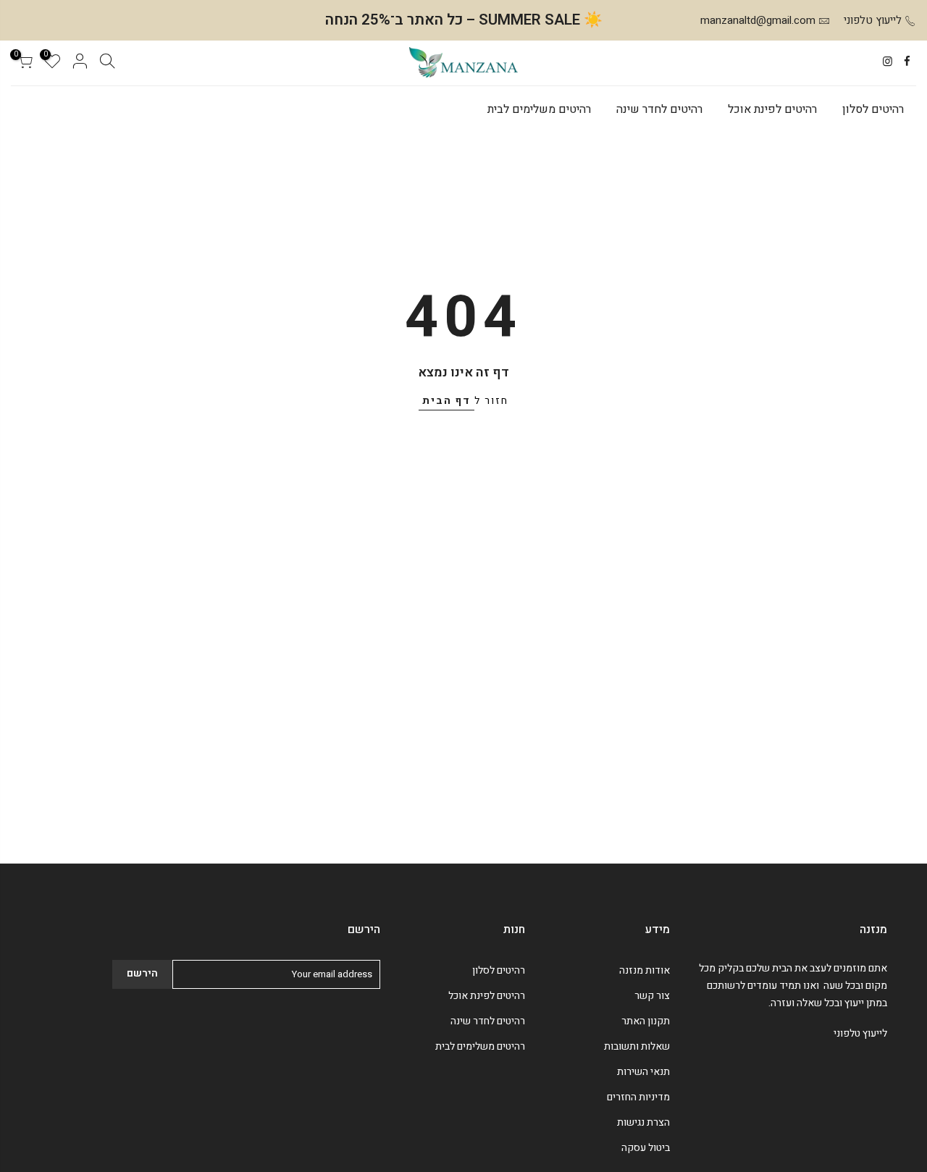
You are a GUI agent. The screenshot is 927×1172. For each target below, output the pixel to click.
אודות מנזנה (644, 970)
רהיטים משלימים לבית (539, 109)
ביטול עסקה (645, 1147)
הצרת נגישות (643, 1122)
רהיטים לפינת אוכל (772, 109)
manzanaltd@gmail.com (757, 20)
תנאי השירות (643, 1071)
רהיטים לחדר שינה (659, 109)
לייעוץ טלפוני (873, 20)
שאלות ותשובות (637, 1046)
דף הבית (446, 400)
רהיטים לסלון (873, 109)
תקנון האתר (645, 1021)
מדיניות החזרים (638, 1097)
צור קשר (652, 995)
